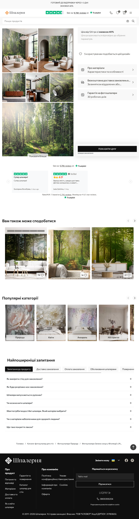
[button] (128, 221)
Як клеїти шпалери (10, 505)
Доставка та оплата (11, 496)
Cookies (64, 485)
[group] (20, 323)
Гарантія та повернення (25, 477)
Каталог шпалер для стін (25, 488)
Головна (19, 443)
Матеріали (10, 488)
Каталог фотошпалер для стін (40, 443)
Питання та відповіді (10, 481)
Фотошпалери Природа (67, 443)
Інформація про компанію (49, 487)
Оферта (46, 494)
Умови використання (67, 477)
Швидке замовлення (85, 153)
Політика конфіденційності (51, 477)
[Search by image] (128, 21)
